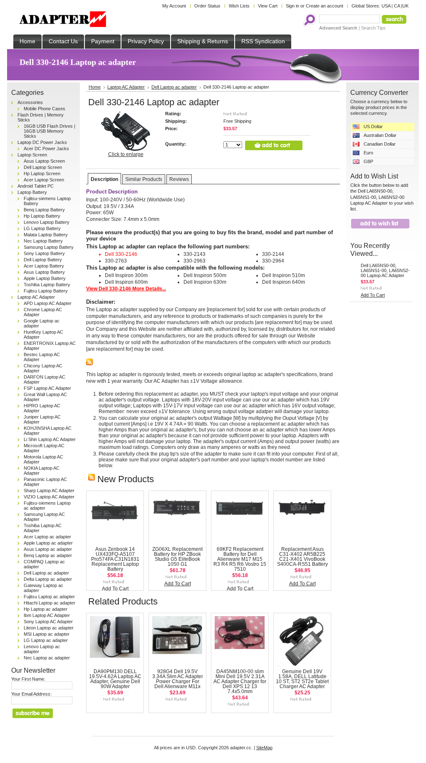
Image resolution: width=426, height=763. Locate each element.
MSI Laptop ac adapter (46, 634)
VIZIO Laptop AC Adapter (49, 496)
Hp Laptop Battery (42, 215)
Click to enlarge (126, 154)
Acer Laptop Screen (44, 179)
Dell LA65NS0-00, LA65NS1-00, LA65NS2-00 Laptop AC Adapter (385, 270)
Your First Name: (28, 678)
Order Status (207, 5)
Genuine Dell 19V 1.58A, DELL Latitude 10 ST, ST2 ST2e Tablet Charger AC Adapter (302, 679)
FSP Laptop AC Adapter (47, 388)
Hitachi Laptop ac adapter (49, 602)
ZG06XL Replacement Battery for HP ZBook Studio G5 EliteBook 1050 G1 (177, 557)
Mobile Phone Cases (44, 108)
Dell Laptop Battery (43, 259)
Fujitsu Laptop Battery (46, 290)
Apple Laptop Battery (45, 278)
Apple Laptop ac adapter (48, 542)
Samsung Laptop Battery (49, 247)
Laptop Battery (32, 192)
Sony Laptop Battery (44, 253)
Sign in (292, 5)
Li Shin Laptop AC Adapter (50, 439)
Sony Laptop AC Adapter (48, 621)
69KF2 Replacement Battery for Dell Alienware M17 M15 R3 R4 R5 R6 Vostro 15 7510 (239, 559)
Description (104, 179)
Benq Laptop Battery (44, 209)
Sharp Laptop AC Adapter (49, 490)
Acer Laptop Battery (44, 265)
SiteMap (264, 747)
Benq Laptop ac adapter (48, 555)
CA (397, 5)
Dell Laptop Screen (43, 167)
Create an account (324, 5)
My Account (174, 5)
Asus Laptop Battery (44, 272)
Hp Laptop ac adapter (45, 609)
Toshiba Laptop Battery (47, 284)
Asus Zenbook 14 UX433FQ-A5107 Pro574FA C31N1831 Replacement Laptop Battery (115, 559)
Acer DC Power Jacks (46, 148)
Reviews (179, 179)
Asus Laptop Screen (44, 161)
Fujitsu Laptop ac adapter (49, 596)
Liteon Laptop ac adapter (49, 627)
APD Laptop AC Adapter (48, 303)
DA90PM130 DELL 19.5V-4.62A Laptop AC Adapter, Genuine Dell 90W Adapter (115, 679)
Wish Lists (239, 5)
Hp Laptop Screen (42, 173)
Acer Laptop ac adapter (47, 536)
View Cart (267, 5)
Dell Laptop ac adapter (46, 572)
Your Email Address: (31, 693)
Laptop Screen (32, 154)
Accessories (30, 102)
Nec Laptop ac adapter (47, 657)
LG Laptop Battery (42, 228)
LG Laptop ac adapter (46, 640)
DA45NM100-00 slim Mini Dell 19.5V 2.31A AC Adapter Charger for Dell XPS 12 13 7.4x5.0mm (239, 681)
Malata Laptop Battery (46, 234)
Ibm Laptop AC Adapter (47, 615)
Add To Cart (115, 588)
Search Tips (373, 27)
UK (405, 5)
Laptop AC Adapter (36, 297)
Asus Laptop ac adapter (48, 549)
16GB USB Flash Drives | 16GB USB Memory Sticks (49, 131)
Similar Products (143, 179)
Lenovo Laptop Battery (46, 222)
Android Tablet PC (35, 185)
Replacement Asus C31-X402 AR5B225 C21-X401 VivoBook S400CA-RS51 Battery (302, 557)
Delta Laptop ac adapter (48, 579)
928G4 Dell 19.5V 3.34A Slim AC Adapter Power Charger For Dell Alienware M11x (177, 679)
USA (385, 5)
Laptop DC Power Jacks (42, 142)
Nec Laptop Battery (43, 240)
